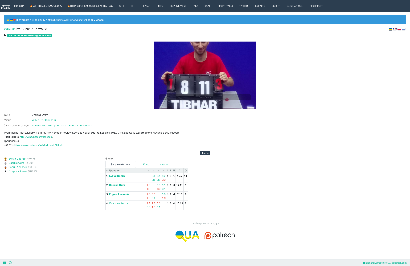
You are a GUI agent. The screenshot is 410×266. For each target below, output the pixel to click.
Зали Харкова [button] (295, 6)
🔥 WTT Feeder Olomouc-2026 (46, 6)
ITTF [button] (133, 6)
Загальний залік (121, 164)
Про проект (316, 6)
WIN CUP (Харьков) (44, 119)
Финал (205, 153)
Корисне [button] (260, 6)
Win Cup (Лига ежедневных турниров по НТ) (30, 35)
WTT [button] (121, 6)
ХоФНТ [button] (276, 6)
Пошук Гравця (226, 6)
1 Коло (145, 164)
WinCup (10, 29)
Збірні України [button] (178, 6)
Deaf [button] (207, 6)
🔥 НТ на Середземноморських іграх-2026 (90, 6)
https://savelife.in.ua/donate (69, 19)
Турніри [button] (243, 6)
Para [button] (195, 6)
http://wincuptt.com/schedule (36, 136)
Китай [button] (146, 6)
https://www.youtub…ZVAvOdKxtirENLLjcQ (38, 144)
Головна (19, 6)
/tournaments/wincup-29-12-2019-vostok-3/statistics (62, 125)
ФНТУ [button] (160, 6)
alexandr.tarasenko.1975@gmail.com (386, 262)
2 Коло (164, 164)
